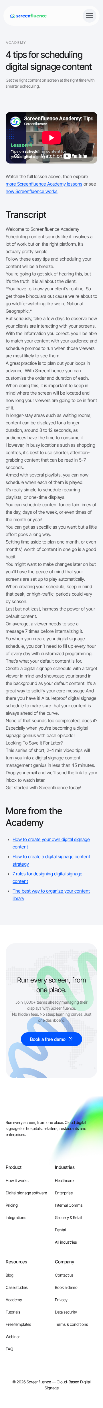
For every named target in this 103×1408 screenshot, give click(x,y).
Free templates (18, 1324)
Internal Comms (69, 1205)
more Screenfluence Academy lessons (44, 184)
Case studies (17, 1287)
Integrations (16, 1217)
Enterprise (64, 1192)
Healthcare (64, 1180)
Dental (60, 1229)
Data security (66, 1311)
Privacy (61, 1299)
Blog (9, 1275)
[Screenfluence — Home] (27, 15)
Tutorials (13, 1311)
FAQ (9, 1348)
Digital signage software (26, 1192)
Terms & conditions (71, 1324)
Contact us (64, 1275)
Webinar (13, 1336)
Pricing (12, 1205)
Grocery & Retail (68, 1217)
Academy (14, 1299)
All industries (66, 1242)
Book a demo (66, 1287)
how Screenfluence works (32, 191)
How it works (17, 1180)
